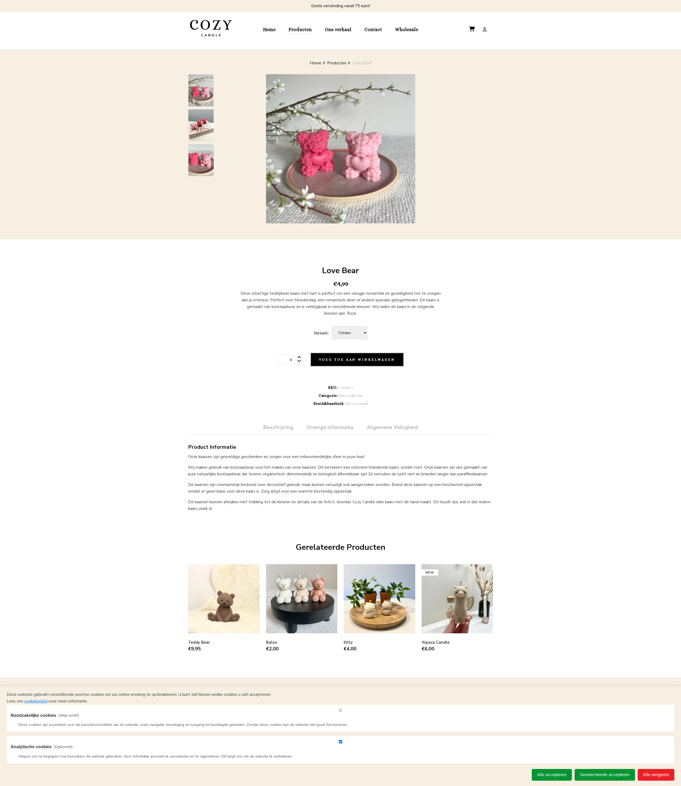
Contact (373, 29)
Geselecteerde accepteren (605, 774)
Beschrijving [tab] (278, 427)
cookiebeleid (35, 701)
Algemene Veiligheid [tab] (392, 427)
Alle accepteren (552, 774)
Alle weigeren (656, 774)
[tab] (201, 90)
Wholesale (406, 29)
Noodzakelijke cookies (45, 715)
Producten (300, 29)
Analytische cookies (42, 747)
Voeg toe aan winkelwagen (357, 359)
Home (269, 29)
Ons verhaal (338, 29)
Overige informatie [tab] (330, 427)
